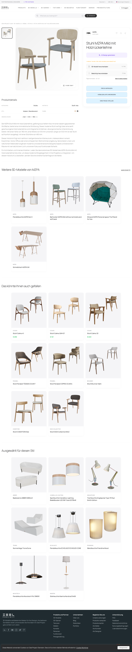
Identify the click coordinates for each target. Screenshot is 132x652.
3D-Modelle (32, 8)
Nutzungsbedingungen (120, 626)
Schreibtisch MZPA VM (21, 267)
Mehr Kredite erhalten (121, 78)
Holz (77, 105)
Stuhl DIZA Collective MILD (59, 432)
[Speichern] (117, 33)
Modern (25, 111)
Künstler (56, 629)
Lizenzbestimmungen (119, 629)
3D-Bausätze (69, 8)
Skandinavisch (33, 111)
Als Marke (96, 626)
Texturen (56, 8)
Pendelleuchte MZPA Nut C (23, 217)
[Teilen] (125, 33)
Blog (74, 621)
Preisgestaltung (103, 8)
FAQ (113, 618)
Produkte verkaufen (99, 621)
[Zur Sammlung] (121, 33)
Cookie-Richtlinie (82, 648)
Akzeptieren (123, 648)
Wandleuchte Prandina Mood (98, 548)
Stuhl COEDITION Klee (21, 432)
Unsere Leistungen (99, 618)
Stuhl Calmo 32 (92, 333)
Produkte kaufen (98, 623)
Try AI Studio (29, 2)
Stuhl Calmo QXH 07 (57, 333)
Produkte (22, 8)
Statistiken (77, 623)
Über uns (76, 618)
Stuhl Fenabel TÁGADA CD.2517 (24, 384)
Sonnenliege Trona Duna (22, 548)
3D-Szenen (45, 8)
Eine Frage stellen (107, 101)
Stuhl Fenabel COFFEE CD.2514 (61, 384)
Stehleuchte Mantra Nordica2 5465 (63, 596)
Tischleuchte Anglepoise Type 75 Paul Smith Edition (101, 499)
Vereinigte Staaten (123, 2)
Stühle (36, 105)
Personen (56, 631)
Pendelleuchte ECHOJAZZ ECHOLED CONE (65, 548)
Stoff (73, 105)
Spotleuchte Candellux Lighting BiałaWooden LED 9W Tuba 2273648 (63, 499)
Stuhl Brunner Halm (94, 384)
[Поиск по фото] (82, 15)
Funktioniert (81, 8)
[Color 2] (75, 111)
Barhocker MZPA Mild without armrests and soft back (66, 218)
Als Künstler (97, 629)
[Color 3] (77, 111)
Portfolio (76, 626)
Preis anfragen (106, 88)
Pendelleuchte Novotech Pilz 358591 (26, 596)
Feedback (115, 621)
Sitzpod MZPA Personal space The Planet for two (102, 218)
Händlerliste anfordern (107, 94)
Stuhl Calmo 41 (18, 333)
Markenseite (125, 170)
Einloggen (124, 8)
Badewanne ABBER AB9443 (23, 498)
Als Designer (97, 631)
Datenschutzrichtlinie (119, 623)
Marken (92, 8)
